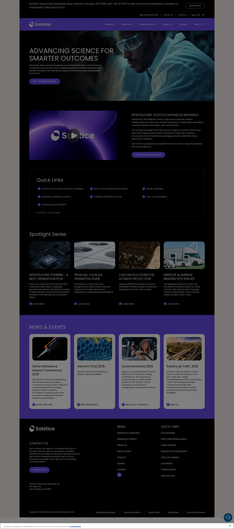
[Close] (230, 525)
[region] (117, 526)
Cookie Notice (75, 526)
